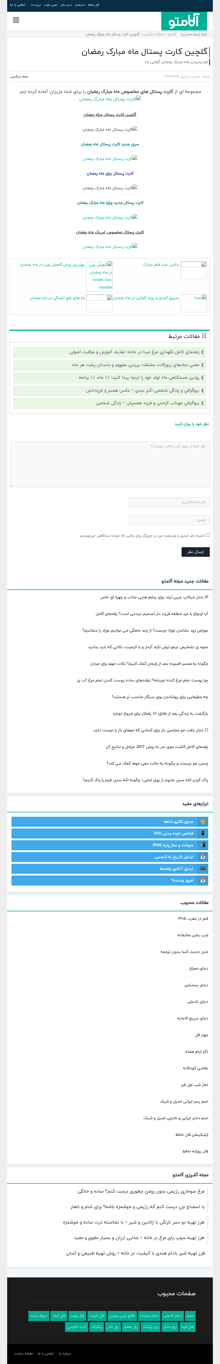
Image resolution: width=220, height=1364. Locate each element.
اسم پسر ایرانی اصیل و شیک (184, 1101)
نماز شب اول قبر (194, 1085)
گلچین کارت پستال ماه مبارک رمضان (145, 52)
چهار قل (201, 1035)
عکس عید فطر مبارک (161, 264)
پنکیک (96, 1327)
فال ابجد (58, 1315)
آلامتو (172, 34)
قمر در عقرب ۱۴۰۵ (193, 918)
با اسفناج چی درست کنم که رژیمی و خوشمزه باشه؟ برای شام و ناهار (137, 1207)
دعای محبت (149, 1315)
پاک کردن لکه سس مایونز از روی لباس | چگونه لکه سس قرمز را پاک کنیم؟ (145, 780)
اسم (190, 1315)
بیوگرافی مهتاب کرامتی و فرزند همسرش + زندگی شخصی (147, 403)
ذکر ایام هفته (196, 1051)
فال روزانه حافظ (195, 1151)
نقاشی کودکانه (195, 1068)
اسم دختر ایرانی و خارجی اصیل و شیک (175, 1118)
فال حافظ (93, 5)
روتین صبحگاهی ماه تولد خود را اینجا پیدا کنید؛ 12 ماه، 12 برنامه (139, 378)
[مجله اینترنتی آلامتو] (184, 21)
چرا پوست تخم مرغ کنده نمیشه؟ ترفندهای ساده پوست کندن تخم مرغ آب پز (142, 680)
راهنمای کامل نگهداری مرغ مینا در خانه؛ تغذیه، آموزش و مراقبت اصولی (134, 352)
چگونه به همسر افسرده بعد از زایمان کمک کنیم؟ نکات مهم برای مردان (149, 664)
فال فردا (188, 1327)
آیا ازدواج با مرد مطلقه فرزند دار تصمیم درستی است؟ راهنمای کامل (152, 614)
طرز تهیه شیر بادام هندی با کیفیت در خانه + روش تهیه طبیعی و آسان (135, 1253)
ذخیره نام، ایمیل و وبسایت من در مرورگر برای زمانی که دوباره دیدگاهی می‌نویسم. (142, 535)
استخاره (80, 5)
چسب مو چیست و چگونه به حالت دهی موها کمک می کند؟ (157, 763)
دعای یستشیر (196, 985)
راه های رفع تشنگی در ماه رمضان (57, 298)
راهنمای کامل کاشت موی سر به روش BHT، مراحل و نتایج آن (157, 747)
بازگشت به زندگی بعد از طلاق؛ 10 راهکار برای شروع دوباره (160, 713)
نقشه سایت (23, 1353)
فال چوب (77, 1315)
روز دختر (170, 1327)
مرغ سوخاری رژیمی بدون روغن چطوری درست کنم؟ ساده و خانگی (141, 1191)
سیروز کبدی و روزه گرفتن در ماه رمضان (146, 298)
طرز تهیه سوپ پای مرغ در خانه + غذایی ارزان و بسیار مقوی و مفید (139, 1238)
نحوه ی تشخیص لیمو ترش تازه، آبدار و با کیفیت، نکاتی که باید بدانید (148, 647)
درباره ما (36, 5)
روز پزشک (150, 1327)
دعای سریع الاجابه (192, 1018)
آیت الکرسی (76, 1327)
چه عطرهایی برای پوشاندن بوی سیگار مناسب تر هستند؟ (160, 697)
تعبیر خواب (51, 5)
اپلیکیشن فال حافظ (191, 1135)
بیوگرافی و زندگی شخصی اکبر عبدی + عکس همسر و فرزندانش (142, 391)
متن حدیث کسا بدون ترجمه (184, 952)
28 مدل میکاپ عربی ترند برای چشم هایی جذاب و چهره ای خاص (154, 597)
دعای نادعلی (197, 1002)
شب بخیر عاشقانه (193, 935)
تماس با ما (17, 5)
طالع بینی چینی (122, 1315)
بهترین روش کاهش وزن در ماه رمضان (52, 264)
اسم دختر (66, 5)
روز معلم (131, 1327)
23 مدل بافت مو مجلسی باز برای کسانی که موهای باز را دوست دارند (150, 730)
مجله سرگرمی (153, 34)
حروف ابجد (38, 1315)
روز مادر (113, 1327)
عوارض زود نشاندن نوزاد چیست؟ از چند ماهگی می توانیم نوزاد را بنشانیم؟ (145, 630)
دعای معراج (198, 968)
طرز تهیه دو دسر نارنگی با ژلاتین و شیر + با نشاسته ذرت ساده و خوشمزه (134, 1222)
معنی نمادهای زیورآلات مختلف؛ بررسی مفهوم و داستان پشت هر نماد (135, 365)
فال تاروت (97, 1315)
